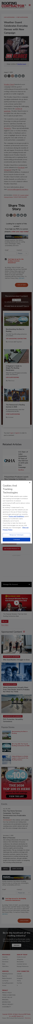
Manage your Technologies (16, 535)
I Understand (16, 539)
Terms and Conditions (16, 516)
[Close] (30, 482)
